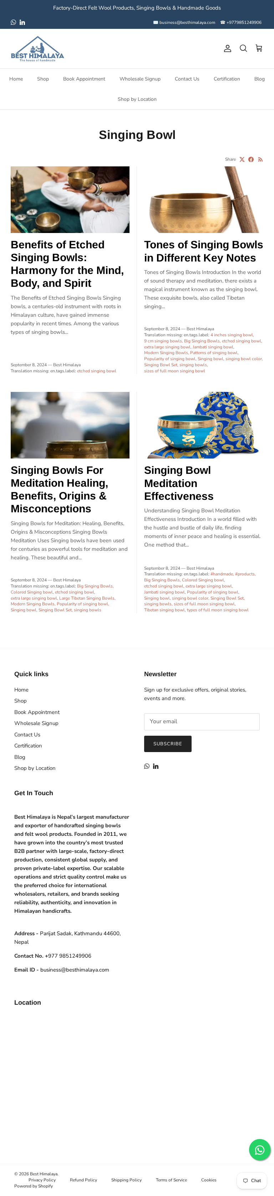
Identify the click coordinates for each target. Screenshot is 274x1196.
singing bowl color (243, 359)
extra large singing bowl (167, 347)
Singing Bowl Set (160, 365)
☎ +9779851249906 (241, 22)
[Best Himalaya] (37, 48)
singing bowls (193, 365)
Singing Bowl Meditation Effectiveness (179, 483)
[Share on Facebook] (251, 159)
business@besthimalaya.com (74, 969)
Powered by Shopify (33, 1186)
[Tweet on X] (242, 159)
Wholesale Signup (140, 79)
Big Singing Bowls (202, 341)
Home (16, 79)
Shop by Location (137, 99)
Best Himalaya (43, 1174)
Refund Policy (83, 1180)
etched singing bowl (96, 371)
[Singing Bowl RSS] (260, 159)
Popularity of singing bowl (170, 359)
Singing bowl (210, 359)
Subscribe (167, 744)
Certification (227, 79)
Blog (259, 79)
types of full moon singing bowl (218, 610)
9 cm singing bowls (163, 341)
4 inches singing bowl (231, 335)
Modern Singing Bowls (166, 353)
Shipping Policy (126, 1180)
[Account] (226, 48)
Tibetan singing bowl (164, 610)
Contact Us (187, 79)
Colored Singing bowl (32, 592)
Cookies (209, 1180)
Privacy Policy (42, 1180)
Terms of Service (171, 1180)
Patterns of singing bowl (214, 353)
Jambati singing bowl (213, 347)
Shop (43, 79)
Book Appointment (84, 79)
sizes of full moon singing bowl (174, 371)
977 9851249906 (68, 955)
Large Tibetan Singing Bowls (87, 598)
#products (245, 574)
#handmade (221, 574)
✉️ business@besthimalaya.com (184, 22)
